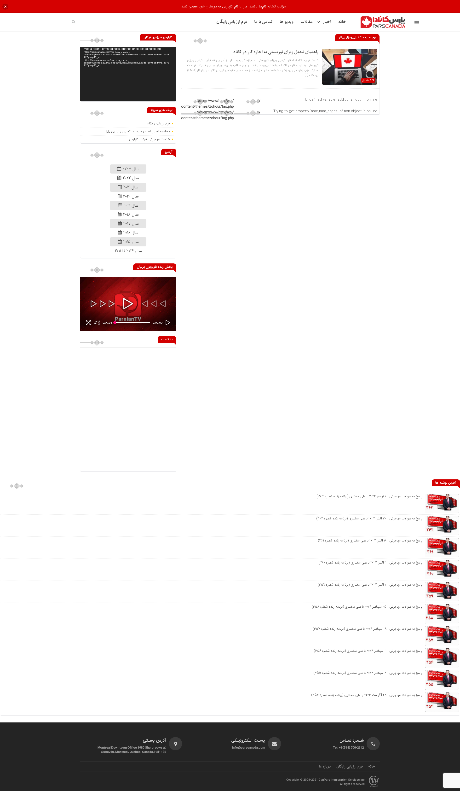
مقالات (307, 22)
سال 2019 (130, 205)
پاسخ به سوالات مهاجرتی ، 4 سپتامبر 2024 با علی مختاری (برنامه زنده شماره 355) (367, 672)
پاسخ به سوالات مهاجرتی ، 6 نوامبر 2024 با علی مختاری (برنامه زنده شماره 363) (369, 496)
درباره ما (325, 766)
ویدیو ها (286, 22)
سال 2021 (130, 187)
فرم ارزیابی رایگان (231, 22)
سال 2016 (130, 232)
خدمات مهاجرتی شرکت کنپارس (149, 139)
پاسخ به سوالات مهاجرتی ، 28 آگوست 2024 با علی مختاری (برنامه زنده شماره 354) (366, 695)
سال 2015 (130, 241)
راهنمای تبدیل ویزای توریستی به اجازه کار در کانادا (275, 52)
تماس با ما (263, 22)
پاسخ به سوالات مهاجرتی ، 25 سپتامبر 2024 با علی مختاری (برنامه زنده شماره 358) (367, 606)
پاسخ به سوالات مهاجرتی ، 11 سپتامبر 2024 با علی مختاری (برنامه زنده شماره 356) (368, 650)
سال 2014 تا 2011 (128, 251)
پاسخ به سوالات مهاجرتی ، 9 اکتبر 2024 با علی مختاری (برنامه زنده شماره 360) (370, 562)
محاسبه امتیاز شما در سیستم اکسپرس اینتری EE (138, 131)
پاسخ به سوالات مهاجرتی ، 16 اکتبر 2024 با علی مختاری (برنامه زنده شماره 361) (370, 540)
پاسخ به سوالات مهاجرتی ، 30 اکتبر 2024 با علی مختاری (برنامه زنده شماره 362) (369, 518)
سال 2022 (130, 178)
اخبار (326, 22)
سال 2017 (130, 223)
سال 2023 (130, 169)
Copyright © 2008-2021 (302, 780)
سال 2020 (130, 196)
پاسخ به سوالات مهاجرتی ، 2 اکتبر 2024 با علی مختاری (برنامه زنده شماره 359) (370, 584)
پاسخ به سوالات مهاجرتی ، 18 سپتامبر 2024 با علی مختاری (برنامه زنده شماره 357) (367, 628)
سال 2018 (130, 214)
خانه (342, 22)
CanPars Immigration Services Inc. (342, 780)
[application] (128, 74)
